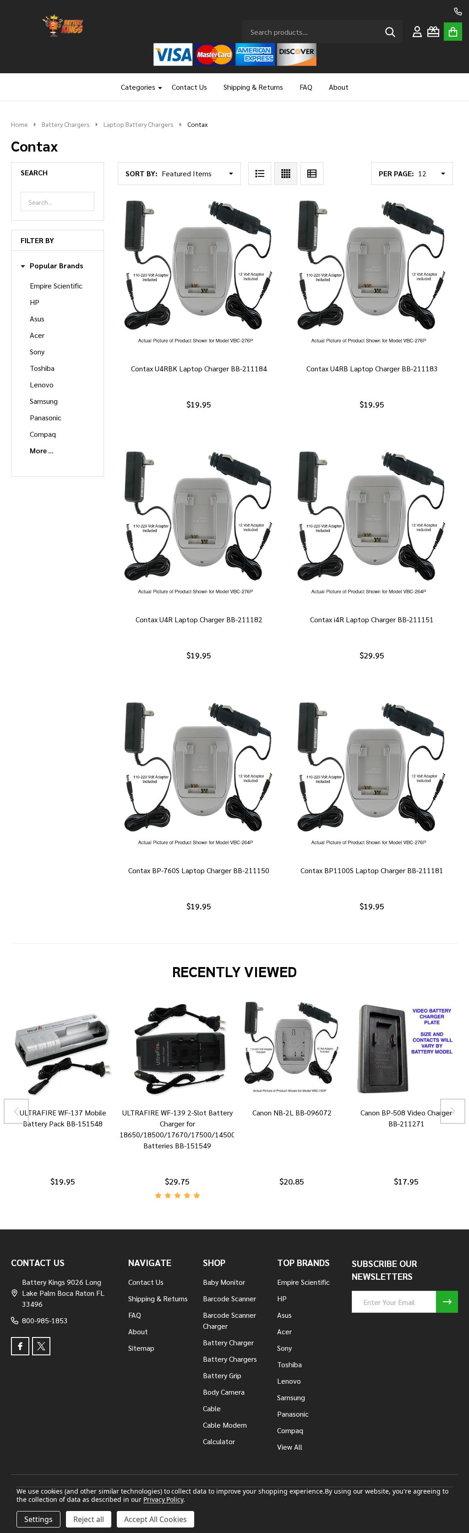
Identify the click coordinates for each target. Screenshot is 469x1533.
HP (34, 302)
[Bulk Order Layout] (311, 173)
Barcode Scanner (229, 1298)
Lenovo (42, 384)
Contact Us (189, 87)
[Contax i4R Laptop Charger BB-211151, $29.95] (372, 528)
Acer (37, 335)
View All (289, 1446)
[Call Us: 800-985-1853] (458, 11)
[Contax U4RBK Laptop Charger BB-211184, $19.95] (198, 277)
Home (19, 124)
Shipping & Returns (253, 87)
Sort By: (141, 173)
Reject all (88, 1519)
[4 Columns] (285, 173)
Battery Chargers (230, 1359)
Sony (37, 351)
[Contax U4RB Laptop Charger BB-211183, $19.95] (372, 277)
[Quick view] (219, 367)
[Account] (417, 31)
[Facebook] (20, 1346)
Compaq (43, 434)
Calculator (219, 1441)
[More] (156, 87)
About (339, 87)
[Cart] (453, 31)
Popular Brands (56, 265)
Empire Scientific (56, 285)
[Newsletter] (447, 1302)
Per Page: (396, 173)
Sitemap (141, 1348)
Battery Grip (222, 1375)
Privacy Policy (163, 1499)
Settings (38, 1519)
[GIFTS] (433, 31)
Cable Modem (225, 1425)
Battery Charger (228, 1342)
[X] (41, 1346)
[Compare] (52, 1111)
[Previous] (16, 1111)
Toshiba (42, 368)
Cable (212, 1408)
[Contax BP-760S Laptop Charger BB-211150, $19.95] (198, 778)
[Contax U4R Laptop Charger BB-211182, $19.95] (198, 528)
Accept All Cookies (155, 1519)
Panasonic (45, 417)
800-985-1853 (45, 1320)
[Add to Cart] (197, 367)
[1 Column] (259, 173)
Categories (138, 87)
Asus (37, 318)
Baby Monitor (224, 1282)
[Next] (452, 1111)
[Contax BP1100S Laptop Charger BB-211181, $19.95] (372, 778)
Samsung (44, 401)
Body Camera (224, 1392)
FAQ (306, 87)
